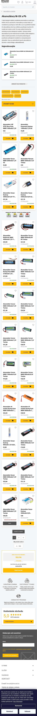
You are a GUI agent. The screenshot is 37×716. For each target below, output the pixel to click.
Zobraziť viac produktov (18, 84)
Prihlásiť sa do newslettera (10, 655)
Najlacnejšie (15, 91)
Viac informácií (17, 701)
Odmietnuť (9, 711)
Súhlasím (27, 711)
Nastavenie (18, 706)
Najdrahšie (25, 91)
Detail (9, 523)
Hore (20, 546)
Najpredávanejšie (8, 95)
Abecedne (17, 95)
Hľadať (33, 7)
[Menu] (35, 2)
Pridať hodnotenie (9, 621)
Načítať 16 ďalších (18, 531)
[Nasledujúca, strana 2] (18, 537)
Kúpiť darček (18, 570)
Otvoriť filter (8, 104)
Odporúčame (6, 91)
